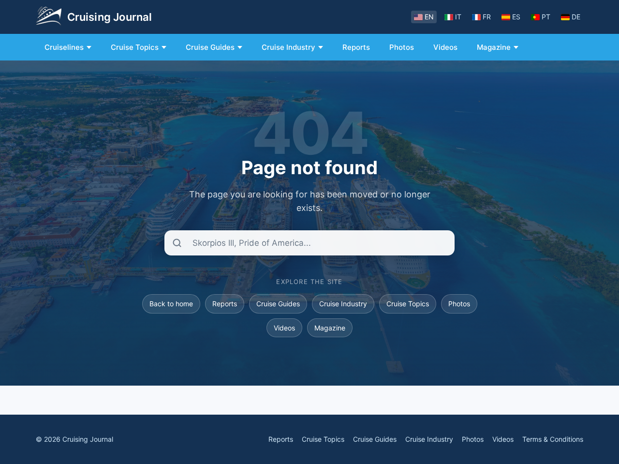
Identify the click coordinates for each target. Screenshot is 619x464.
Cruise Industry (288, 47)
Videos (445, 47)
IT (458, 17)
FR (487, 17)
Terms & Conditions (552, 439)
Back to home (171, 303)
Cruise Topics (135, 47)
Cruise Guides (210, 47)
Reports (356, 47)
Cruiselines (64, 47)
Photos (401, 47)
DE (576, 17)
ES (516, 17)
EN (429, 17)
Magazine (494, 47)
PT (546, 17)
